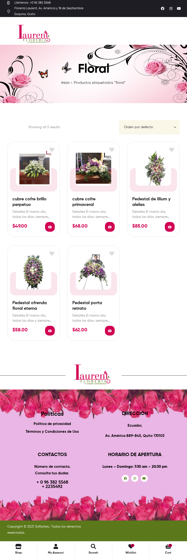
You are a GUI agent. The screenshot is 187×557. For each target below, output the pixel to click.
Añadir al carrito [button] (50, 227)
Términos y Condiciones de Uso (52, 431)
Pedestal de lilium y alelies (151, 202)
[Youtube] (179, 8)
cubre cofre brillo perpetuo (29, 202)
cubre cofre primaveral (83, 202)
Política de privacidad (52, 424)
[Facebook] (163, 8)
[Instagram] (171, 8)
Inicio (65, 83)
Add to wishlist (51, 149)
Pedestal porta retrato (87, 306)
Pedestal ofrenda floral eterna (29, 306)
